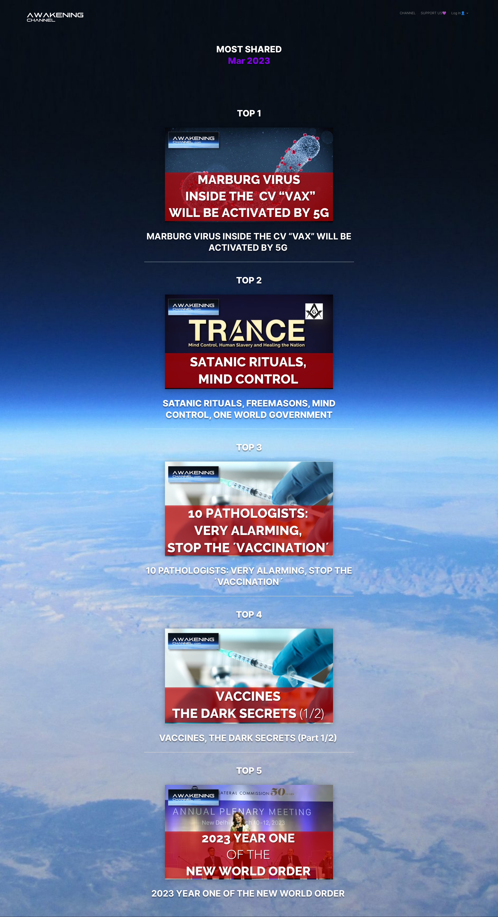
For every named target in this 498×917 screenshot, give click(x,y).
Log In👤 (458, 13)
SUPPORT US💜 (433, 13)
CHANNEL (408, 13)
